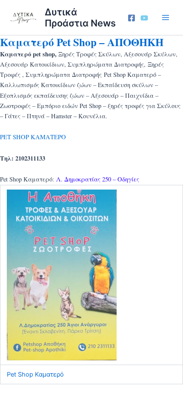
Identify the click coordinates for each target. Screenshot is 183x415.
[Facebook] (131, 18)
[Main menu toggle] (165, 17)
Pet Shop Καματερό (35, 374)
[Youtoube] (144, 18)
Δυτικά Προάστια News (80, 17)
